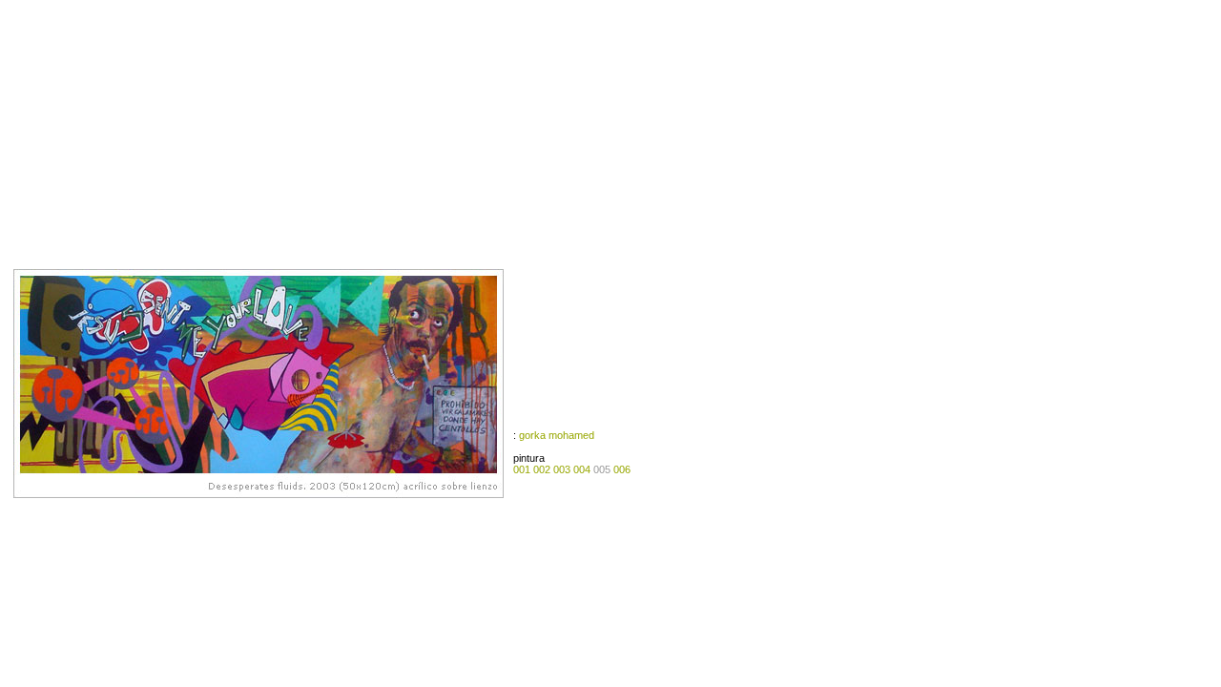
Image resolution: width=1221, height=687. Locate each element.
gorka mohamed (556, 435)
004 (581, 469)
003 (561, 469)
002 (540, 469)
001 (521, 469)
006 (622, 469)
